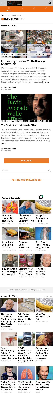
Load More (26, 160)
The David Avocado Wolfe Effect (19, 125)
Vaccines (6, 57)
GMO (19, 54)
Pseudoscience (38, 54)
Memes (26, 54)
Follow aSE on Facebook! (27, 179)
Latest (8, 10)
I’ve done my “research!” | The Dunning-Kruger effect (23, 62)
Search (50, 3)
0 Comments (9, 54)
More (47, 82)
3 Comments (9, 121)
